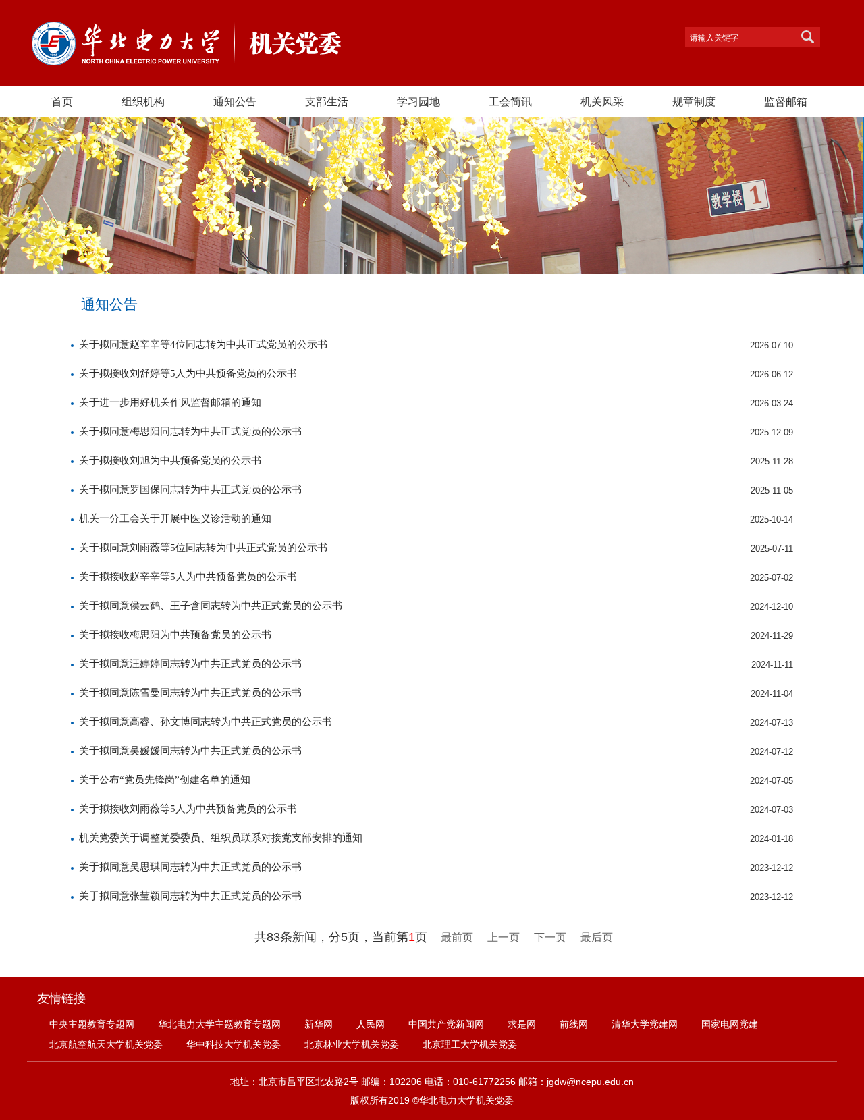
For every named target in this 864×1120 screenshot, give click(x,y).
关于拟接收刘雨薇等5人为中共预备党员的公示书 (188, 808)
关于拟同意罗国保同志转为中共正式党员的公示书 (190, 489)
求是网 (522, 1024)
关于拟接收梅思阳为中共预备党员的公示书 (175, 634)
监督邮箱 (785, 101)
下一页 (550, 937)
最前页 (457, 937)
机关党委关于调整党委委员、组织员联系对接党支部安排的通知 (220, 837)
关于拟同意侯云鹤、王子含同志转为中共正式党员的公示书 (210, 605)
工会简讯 (510, 101)
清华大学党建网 (645, 1024)
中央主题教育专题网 (91, 1024)
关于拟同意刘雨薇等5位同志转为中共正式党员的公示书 (203, 547)
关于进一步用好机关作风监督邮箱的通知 (170, 402)
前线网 (574, 1024)
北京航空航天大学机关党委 (106, 1044)
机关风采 (602, 101)
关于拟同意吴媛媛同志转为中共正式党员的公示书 (190, 750)
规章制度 (694, 101)
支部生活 (326, 101)
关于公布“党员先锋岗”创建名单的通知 (164, 779)
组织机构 (143, 101)
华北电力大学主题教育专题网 (219, 1024)
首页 (62, 101)
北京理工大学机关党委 (470, 1044)
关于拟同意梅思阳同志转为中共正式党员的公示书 (190, 431)
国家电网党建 (729, 1024)
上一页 (503, 937)
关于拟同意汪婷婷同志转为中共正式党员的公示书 (190, 663)
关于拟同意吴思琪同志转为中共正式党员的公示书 (190, 866)
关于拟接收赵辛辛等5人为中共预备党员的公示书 (188, 576)
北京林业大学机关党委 (351, 1044)
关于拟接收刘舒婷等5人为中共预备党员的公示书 (188, 373)
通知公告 (234, 101)
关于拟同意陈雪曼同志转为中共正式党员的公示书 (190, 692)
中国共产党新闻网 (446, 1024)
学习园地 (418, 101)
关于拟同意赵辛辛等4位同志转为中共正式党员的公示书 (203, 344)
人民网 (370, 1024)
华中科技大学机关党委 (233, 1044)
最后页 (596, 937)
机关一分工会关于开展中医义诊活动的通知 (175, 518)
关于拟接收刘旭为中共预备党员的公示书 (170, 460)
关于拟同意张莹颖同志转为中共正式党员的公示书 (190, 895)
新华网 (318, 1024)
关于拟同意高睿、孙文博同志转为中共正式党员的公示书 (205, 721)
